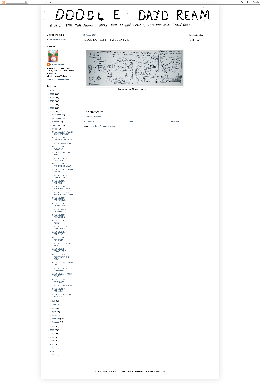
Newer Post (89, 122)
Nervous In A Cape (58, 39)
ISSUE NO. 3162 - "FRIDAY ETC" (59, 176)
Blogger (161, 372)
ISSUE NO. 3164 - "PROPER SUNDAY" (62, 165)
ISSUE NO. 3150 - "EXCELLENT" (59, 250)
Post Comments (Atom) (105, 126)
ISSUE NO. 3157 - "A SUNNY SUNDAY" (61, 205)
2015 (52, 341)
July (54, 301)
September (57, 125)
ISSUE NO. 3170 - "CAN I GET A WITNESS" (62, 133)
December (57, 115)
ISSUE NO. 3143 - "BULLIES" (59, 290)
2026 (52, 91)
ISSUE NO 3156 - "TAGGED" (59, 210)
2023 (52, 101)
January (56, 322)
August (55, 129)
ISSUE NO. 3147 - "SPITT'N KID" (59, 269)
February (56, 319)
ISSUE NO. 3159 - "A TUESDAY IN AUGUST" (63, 193)
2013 (52, 348)
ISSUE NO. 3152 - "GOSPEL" (59, 239)
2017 (52, 334)
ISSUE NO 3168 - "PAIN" (62, 143)
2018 (52, 330)
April (54, 312)
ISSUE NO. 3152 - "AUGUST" (59, 233)
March (55, 315)
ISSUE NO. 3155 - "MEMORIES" (59, 216)
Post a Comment (94, 117)
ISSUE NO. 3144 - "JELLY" (63, 285)
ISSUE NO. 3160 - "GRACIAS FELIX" (61, 187)
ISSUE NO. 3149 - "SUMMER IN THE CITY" (60, 257)
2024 (52, 98)
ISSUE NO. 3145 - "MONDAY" (59, 281)
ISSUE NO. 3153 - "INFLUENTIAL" (60, 227)
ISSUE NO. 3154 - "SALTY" (59, 222)
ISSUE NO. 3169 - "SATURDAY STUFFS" (62, 139)
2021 (52, 108)
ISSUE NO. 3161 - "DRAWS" (59, 182)
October (55, 122)
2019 (52, 327)
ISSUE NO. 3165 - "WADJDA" (59, 159)
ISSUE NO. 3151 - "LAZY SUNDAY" (62, 244)
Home (132, 122)
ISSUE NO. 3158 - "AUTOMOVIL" (59, 199)
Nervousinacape (57, 64)
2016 (52, 337)
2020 (52, 112)
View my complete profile (58, 79)
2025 (52, 94)
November (57, 118)
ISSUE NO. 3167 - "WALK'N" (59, 148)
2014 (52, 344)
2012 (52, 351)
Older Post (174, 122)
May (54, 308)
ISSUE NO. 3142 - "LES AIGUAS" (61, 296)
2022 (52, 105)
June (54, 305)
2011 (52, 355)
